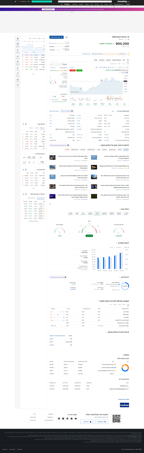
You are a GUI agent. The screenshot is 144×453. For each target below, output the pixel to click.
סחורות (34, 38)
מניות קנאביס (79, 6)
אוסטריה (52, 345)
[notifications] (18, 1)
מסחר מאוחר (95, 6)
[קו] (124, 67)
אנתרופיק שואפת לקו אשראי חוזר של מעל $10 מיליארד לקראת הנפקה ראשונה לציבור (72, 196)
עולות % (36, 127)
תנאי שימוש (20, 449)
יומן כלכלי (81, 4)
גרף (124, 60)
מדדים (39, 38)
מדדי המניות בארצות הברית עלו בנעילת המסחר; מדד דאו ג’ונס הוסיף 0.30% (114, 177)
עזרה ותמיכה (33, 420)
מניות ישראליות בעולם (87, 6)
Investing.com (126, 160)
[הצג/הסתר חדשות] (96, 67)
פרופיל (123, 63)
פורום (95, 60)
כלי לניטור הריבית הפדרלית (53, 6)
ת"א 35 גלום (42, 59)
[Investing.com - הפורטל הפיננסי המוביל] (124, 1)
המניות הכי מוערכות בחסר (37, 194)
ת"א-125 (43, 57)
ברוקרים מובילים (40, 153)
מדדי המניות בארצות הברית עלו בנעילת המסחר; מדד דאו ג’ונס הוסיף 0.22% (73, 186)
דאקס (43, 66)
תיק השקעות (50, 417)
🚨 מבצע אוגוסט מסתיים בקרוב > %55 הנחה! (42, 1)
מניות (127, 6)
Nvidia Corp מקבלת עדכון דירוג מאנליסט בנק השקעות (114, 166)
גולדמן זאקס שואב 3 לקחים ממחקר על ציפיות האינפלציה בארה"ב (116, 157)
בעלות (119, 63)
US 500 (43, 62)
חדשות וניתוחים (116, 60)
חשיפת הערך (53, 43)
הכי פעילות (42, 127)
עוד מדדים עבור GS (54, 111)
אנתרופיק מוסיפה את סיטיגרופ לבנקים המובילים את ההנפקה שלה (73, 167)
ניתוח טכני (101, 60)
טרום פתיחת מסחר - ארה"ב (104, 6)
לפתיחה (99, 325)
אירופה (70, 6)
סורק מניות (75, 4)
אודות (34, 414)
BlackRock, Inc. (124, 386)
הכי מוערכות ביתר (31, 197)
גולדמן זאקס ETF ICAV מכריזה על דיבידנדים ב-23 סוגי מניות (72, 157)
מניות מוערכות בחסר (32, 6)
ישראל (117, 6)
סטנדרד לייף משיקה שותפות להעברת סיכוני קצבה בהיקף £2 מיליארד (74, 177)
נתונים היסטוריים (113, 63)
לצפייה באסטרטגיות (86, 53)
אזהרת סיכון (4, 449)
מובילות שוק (41, 124)
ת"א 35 (43, 54)
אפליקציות (50, 414)
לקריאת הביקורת (24, 162)
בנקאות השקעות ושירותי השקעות (57, 335)
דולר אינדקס (42, 69)
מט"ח (43, 38)
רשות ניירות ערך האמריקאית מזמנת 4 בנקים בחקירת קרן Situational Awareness (115, 186)
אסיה (60, 6)
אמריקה (74, 6)
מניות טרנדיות (41, 169)
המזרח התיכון (64, 6)
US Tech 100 (42, 64)
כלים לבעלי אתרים (49, 420)
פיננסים (108, 60)
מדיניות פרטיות (12, 449)
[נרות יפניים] (127, 67)
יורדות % (31, 127)
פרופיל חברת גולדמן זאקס (118, 332)
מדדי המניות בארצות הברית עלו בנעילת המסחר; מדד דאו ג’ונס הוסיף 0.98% (114, 196)
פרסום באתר (33, 417)
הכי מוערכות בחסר (41, 197)
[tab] (126, 213)
